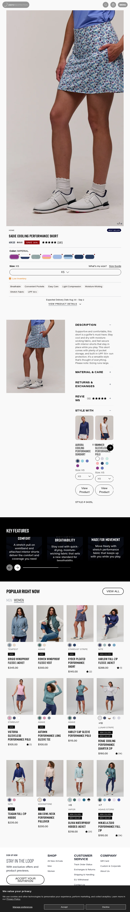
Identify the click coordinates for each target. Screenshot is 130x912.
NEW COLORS (105, 654)
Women (51, 871)
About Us (105, 871)
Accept (64, 907)
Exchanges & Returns (84, 869)
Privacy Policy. (13, 899)
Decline (105, 907)
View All (113, 591)
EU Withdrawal (81, 879)
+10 (100, 723)
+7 (100, 805)
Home (11, 230)
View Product (84, 490)
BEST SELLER (114, 230)
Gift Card (104, 861)
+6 (70, 805)
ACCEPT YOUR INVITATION (25, 880)
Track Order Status (83, 864)
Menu (123, 4)
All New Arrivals (55, 861)
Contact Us (79, 884)
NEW (11, 654)
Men (50, 866)
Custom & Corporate (110, 866)
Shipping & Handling (84, 874)
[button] (113, 5)
